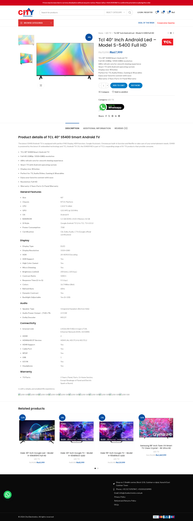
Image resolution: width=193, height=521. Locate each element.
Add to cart (119, 85)
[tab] (72, 127)
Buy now (135, 85)
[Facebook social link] (106, 116)
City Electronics (31, 517)
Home (100, 33)
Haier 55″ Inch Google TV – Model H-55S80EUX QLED (116, 454)
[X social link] (109, 116)
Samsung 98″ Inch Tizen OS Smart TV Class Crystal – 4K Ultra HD (156, 447)
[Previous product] (168, 33)
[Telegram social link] (119, 116)
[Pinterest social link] (112, 116)
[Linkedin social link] (115, 116)
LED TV (109, 33)
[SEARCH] (130, 12)
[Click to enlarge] (41, 85)
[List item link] (143, 489)
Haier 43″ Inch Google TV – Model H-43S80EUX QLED (77, 454)
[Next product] (173, 33)
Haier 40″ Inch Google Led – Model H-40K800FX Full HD (36, 454)
